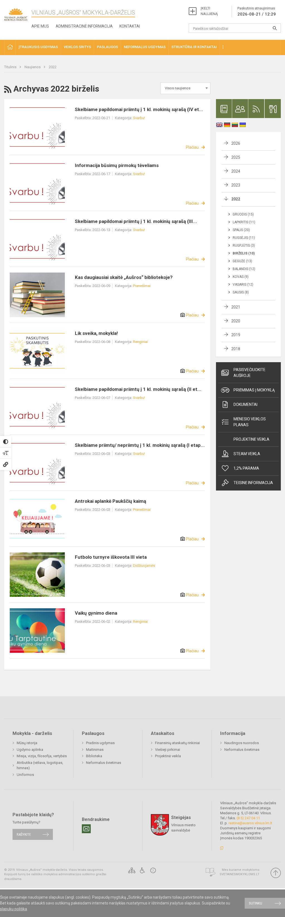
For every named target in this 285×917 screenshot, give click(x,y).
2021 (235, 307)
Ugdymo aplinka (30, 749)
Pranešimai (142, 286)
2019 (235, 335)
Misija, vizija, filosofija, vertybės (42, 756)
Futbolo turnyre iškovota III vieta (111, 557)
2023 (235, 185)
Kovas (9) (241, 277)
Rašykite (24, 834)
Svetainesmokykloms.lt (239, 874)
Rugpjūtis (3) (244, 245)
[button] (10, 47)
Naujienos (32, 67)
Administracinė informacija (84, 26)
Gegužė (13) (242, 261)
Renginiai (140, 342)
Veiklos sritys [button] (77, 47)
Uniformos (25, 775)
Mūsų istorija (27, 743)
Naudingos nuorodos (241, 743)
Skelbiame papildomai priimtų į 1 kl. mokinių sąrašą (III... (136, 221)
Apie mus (40, 26)
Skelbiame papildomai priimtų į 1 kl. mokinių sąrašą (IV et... (139, 109)
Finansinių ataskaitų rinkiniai (177, 743)
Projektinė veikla (251, 439)
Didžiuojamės (144, 565)
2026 (235, 143)
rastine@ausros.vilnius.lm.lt (250, 823)
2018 (235, 349)
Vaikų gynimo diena (96, 613)
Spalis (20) (241, 230)
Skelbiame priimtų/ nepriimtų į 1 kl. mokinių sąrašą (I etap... (140, 445)
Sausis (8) (241, 292)
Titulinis (10, 67)
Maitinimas (95, 749)
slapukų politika (13, 909)
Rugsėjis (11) (244, 238)
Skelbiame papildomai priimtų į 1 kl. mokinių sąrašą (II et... (138, 389)
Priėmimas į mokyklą (254, 390)
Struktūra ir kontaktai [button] (194, 47)
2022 (52, 67)
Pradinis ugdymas (100, 743)
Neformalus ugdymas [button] (145, 47)
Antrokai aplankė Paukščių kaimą (110, 501)
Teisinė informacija (253, 482)
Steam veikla (247, 454)
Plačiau (192, 147)
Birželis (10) (244, 253)
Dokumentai (245, 404)
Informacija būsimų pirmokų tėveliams (117, 165)
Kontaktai (129, 26)
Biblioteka (94, 756)
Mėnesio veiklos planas (250, 422)
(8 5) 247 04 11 (248, 818)
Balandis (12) (244, 269)
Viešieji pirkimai (167, 749)
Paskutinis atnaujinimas (256, 11)
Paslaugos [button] (107, 47)
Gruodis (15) (243, 214)
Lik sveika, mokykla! (96, 333)
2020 (235, 321)
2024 (235, 171)
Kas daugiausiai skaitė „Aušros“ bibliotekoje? (124, 277)
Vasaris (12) (243, 284)
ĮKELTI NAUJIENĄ (209, 11)
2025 (235, 157)
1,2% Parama (246, 468)
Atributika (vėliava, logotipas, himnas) (40, 765)
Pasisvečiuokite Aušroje (250, 372)
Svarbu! (139, 118)
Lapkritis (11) (244, 222)
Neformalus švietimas (103, 763)
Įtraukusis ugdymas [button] (38, 47)
